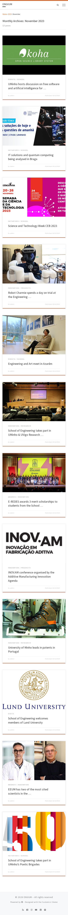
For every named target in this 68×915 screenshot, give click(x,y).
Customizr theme (50, 902)
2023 (9, 14)
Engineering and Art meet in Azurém (30, 364)
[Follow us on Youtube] (36, 910)
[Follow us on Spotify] (45, 910)
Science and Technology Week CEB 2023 (32, 226)
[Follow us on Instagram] (32, 910)
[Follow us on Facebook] (27, 910)
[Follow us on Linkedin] (41, 910)
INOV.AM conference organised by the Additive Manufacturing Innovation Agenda (31, 576)
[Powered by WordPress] (22, 902)
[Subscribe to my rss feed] (23, 910)
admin (12, 95)
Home (4, 14)
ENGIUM (28, 897)
